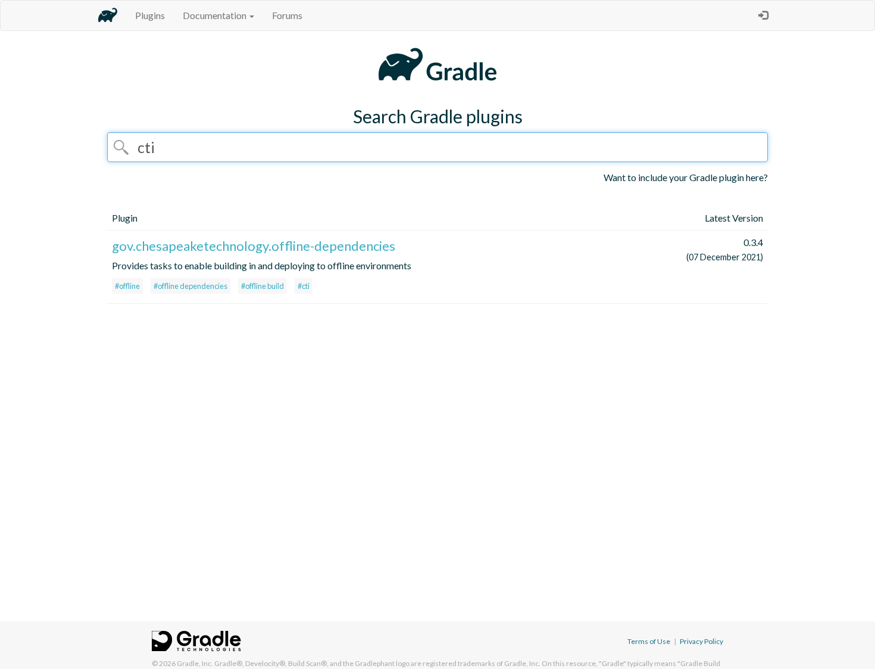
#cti (304, 286)
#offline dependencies (190, 286)
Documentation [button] (215, 15)
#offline (127, 286)
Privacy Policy (701, 641)
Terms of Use (648, 641)
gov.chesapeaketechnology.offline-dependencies (253, 246)
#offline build (262, 286)
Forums (287, 15)
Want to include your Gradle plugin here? (686, 177)
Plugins (150, 15)
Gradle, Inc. (195, 663)
